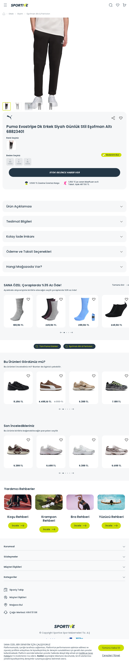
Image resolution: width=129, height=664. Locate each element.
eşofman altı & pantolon (38, 14)
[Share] (113, 118)
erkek (11, 14)
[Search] (111, 5)
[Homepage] (19, 5)
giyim (20, 14)
